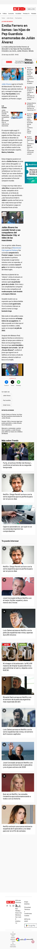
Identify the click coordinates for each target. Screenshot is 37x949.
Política (5, 13)
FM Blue (17, 911)
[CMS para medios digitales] (29, 939)
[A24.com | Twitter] (10, 906)
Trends (3, 18)
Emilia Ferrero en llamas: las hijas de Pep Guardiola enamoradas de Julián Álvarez (12, 416)
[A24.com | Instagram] (13, 906)
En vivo (22, 9)
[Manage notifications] (33, 941)
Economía (11, 13)
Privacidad (27, 907)
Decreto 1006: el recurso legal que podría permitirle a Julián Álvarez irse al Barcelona (12, 423)
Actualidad (18, 13)
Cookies (26, 915)
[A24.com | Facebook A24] (7, 906)
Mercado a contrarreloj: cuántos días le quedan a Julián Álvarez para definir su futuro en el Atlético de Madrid (12, 431)
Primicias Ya (26, 13)
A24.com (18, 900)
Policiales (33, 13)
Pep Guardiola (18, 18)
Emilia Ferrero (6, 405)
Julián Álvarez (10, 18)
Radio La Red (31, 9)
